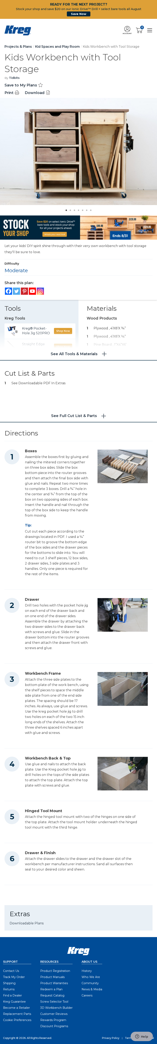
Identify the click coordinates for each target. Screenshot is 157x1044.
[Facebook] (8, 291)
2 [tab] (69, 209)
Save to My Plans (21, 85)
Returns (9, 989)
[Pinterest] (24, 291)
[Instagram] (40, 291)
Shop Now (63, 330)
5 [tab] (82, 209)
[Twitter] (16, 291)
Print (9, 93)
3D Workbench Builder (56, 1008)
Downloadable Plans (27, 923)
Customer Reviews (53, 1014)
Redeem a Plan (51, 989)
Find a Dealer (12, 995)
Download (35, 93)
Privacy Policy (110, 1037)
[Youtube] (32, 291)
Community (90, 983)
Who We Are (91, 977)
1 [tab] (65, 209)
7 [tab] (90, 209)
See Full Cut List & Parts (74, 416)
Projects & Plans (18, 47)
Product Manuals (52, 977)
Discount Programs (54, 1026)
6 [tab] (86, 209)
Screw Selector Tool (54, 1001)
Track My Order (14, 977)
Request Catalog (52, 995)
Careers (87, 995)
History (87, 971)
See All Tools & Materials (74, 354)
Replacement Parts (17, 1014)
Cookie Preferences (17, 1020)
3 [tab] (73, 209)
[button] (127, 30)
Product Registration (55, 971)
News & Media (92, 989)
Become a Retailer (16, 1008)
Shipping (9, 983)
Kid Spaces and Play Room (57, 47)
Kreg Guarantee (14, 1001)
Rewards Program (53, 1020)
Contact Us (11, 971)
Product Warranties (54, 983)
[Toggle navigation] (150, 30)
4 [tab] (77, 209)
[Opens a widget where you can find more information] (141, 1037)
